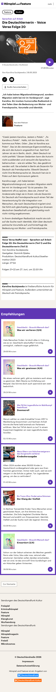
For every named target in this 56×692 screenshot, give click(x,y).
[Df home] (28, 676)
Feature (7, 12)
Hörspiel (5, 615)
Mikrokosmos (8, 643)
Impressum (28, 661)
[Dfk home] (28, 681)
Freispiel (5, 605)
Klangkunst (7, 618)
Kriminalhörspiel (9, 609)
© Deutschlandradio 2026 (28, 657)
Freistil (4, 640)
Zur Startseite (9, 584)
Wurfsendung (8, 622)
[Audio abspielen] (50, 62)
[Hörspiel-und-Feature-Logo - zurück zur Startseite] (16, 4)
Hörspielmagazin (9, 634)
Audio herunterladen (16, 87)
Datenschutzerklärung (28, 665)
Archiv (19, 12)
